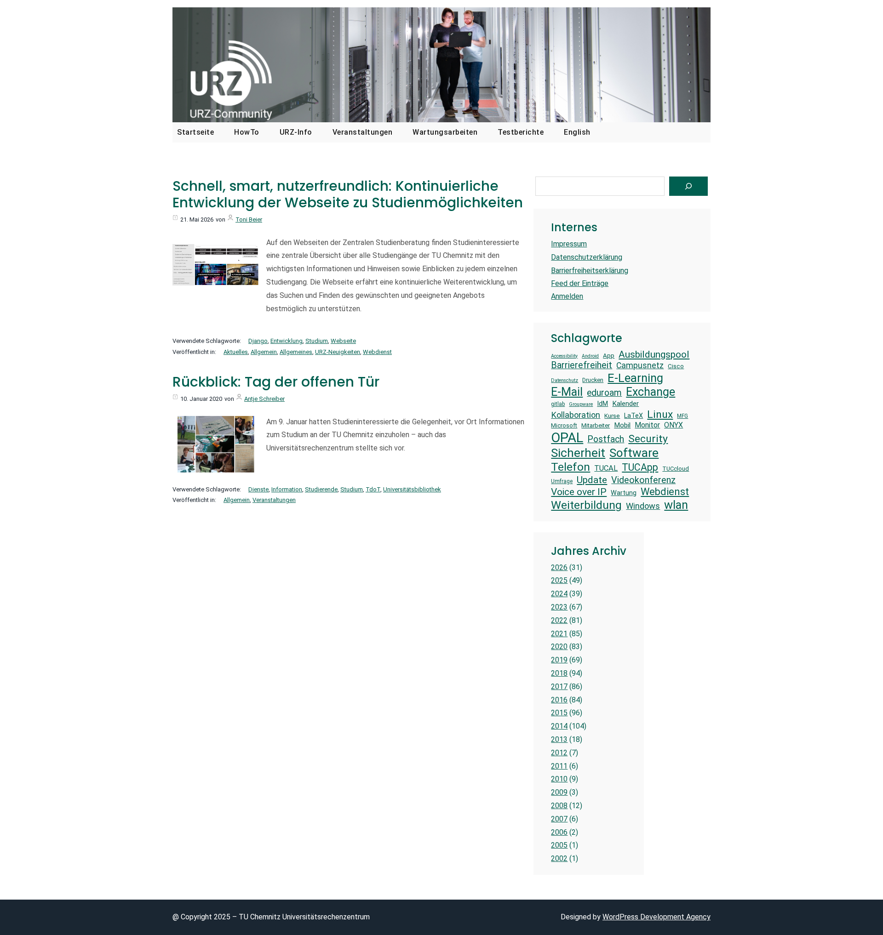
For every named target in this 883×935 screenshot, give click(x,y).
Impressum (569, 243)
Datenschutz (564, 380)
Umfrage (562, 481)
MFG (682, 416)
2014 (559, 726)
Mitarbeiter (595, 425)
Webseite (343, 340)
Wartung (623, 492)
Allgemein (264, 351)
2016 (559, 700)
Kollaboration (575, 415)
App (608, 355)
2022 (559, 620)
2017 (559, 686)
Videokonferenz (643, 480)
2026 (559, 567)
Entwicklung (286, 340)
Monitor (647, 425)
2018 (559, 673)
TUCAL (606, 468)
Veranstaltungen (274, 499)
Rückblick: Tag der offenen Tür (275, 382)
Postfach (605, 439)
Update (592, 479)
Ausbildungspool (654, 354)
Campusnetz (640, 365)
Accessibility (564, 356)
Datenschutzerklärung (586, 257)
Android (590, 356)
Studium (316, 340)
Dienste (258, 489)
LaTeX (633, 415)
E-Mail (567, 392)
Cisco (676, 366)
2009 (559, 792)
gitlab (558, 404)
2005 (559, 845)
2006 (559, 832)
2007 (559, 819)
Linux (660, 414)
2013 (559, 739)
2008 (559, 805)
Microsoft (564, 425)
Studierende (321, 489)
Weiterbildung (586, 505)
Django (258, 340)
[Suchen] (688, 186)
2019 (559, 660)
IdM (602, 403)
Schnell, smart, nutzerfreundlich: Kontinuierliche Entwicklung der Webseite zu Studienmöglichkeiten (347, 194)
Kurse (612, 415)
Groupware (581, 404)
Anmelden (567, 296)
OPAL (567, 437)
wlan (676, 505)
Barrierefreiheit (581, 365)
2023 (559, 607)
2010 (559, 779)
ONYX (673, 425)
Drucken (592, 379)
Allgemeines (296, 351)
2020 (559, 646)
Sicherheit (578, 453)
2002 (559, 858)
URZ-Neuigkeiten (337, 351)
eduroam (604, 393)
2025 (559, 580)
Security (648, 439)
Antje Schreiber (264, 398)
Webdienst (377, 351)
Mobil (622, 425)
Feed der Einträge (579, 283)
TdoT (373, 489)
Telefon (570, 466)
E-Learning (635, 378)
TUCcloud (675, 468)
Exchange (650, 392)
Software (634, 453)
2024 (559, 593)
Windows (643, 506)
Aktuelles (236, 351)
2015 (559, 712)
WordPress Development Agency (656, 916)
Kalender (625, 403)
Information (286, 489)
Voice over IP (579, 491)
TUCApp (640, 467)
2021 (559, 633)
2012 (559, 752)
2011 (559, 766)
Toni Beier (248, 219)
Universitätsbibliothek (412, 489)
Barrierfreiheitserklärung (589, 270)
